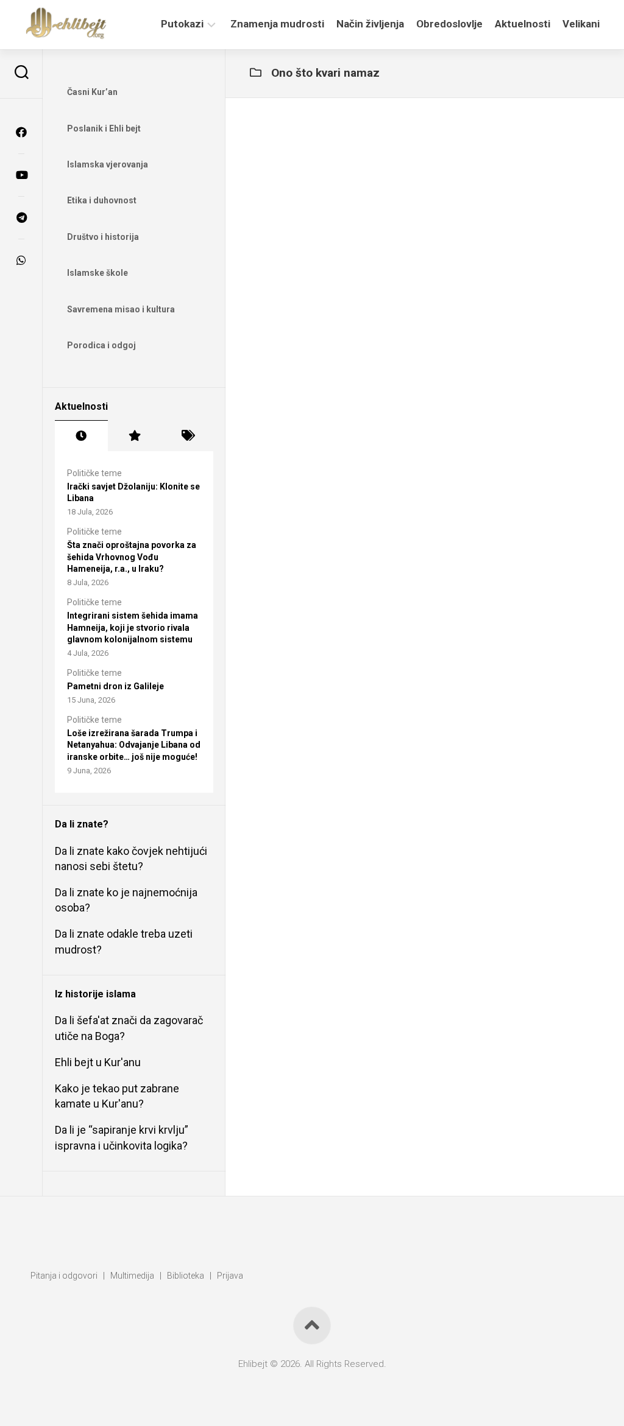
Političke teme (94, 473)
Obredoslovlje (449, 24)
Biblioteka (185, 1275)
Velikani (581, 24)
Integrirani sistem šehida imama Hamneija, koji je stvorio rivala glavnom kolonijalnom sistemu (132, 627)
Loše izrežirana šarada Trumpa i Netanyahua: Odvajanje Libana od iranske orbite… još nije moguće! (133, 745)
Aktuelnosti (522, 24)
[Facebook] (21, 132)
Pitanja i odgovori (64, 1275)
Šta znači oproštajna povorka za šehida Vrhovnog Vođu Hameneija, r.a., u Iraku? (131, 557)
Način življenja (370, 24)
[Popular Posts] (134, 436)
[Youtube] (21, 175)
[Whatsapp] (21, 260)
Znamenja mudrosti (277, 24)
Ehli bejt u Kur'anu (98, 1062)
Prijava (230, 1275)
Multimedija (132, 1275)
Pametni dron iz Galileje (115, 686)
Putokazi (182, 24)
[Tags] (186, 436)
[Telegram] (21, 217)
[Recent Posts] (81, 436)
